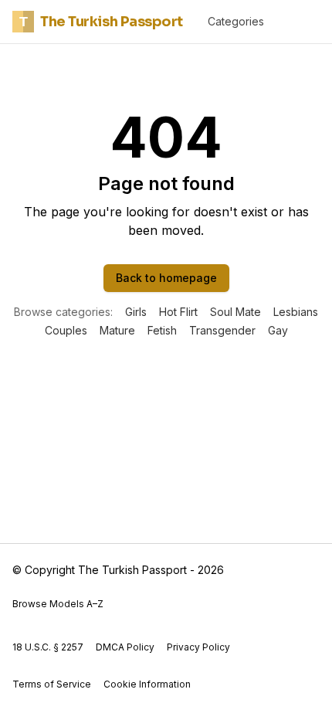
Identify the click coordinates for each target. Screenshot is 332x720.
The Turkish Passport (101, 21)
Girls (136, 311)
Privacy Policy (198, 647)
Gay (278, 330)
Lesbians (295, 311)
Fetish (162, 330)
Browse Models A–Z (57, 604)
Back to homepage (166, 277)
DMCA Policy (125, 647)
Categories (236, 21)
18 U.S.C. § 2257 (47, 647)
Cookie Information (147, 684)
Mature (117, 330)
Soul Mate (235, 311)
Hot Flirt (178, 311)
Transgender (222, 330)
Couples (66, 330)
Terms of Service (51, 684)
